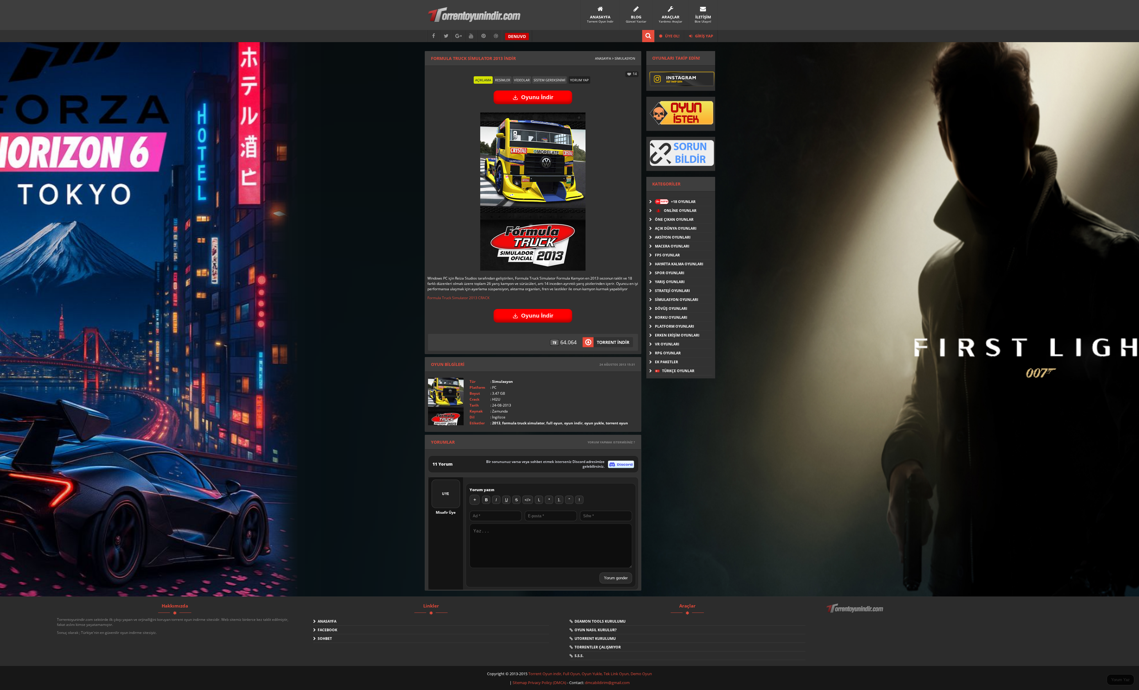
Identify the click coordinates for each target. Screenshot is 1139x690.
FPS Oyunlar (667, 255)
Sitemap (520, 682)
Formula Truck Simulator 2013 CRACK (458, 297)
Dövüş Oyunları (671, 308)
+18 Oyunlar (676, 201)
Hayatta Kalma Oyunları (679, 264)
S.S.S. (578, 655)
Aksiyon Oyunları (673, 237)
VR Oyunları (667, 344)
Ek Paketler (666, 361)
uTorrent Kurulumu (594, 638)
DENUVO (517, 36)
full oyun (554, 423)
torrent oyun (617, 423)
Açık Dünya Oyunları (675, 228)
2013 (496, 423)
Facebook (326, 629)
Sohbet (324, 638)
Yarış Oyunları (670, 281)
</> (528, 500)
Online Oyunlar (679, 210)
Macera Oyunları (672, 246)
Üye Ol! (672, 36)
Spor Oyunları (669, 272)
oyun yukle (594, 423)
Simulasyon (502, 381)
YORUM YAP (579, 80)
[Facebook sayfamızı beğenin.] (433, 36)
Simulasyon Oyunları (676, 299)
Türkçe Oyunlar (677, 370)
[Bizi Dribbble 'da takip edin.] (496, 36)
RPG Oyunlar (668, 353)
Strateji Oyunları (672, 290)
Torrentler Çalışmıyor (597, 647)
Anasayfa (326, 621)
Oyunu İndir (537, 97)
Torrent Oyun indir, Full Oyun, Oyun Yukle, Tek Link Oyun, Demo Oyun (590, 673)
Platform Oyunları (674, 326)
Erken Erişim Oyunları (677, 335)
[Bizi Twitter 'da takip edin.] (446, 36)
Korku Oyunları (671, 317)
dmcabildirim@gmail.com (607, 682)
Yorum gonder (616, 578)
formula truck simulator (523, 423)
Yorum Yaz (1120, 680)
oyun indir (573, 423)
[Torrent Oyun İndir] (855, 612)
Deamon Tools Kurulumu (599, 621)
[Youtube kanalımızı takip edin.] (471, 36)
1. (559, 500)
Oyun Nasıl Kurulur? (595, 629)
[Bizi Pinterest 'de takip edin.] (483, 36)
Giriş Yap (703, 36)
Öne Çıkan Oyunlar (674, 219)
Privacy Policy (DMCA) (547, 682)
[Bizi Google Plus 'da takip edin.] (458, 36)
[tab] (483, 80)
